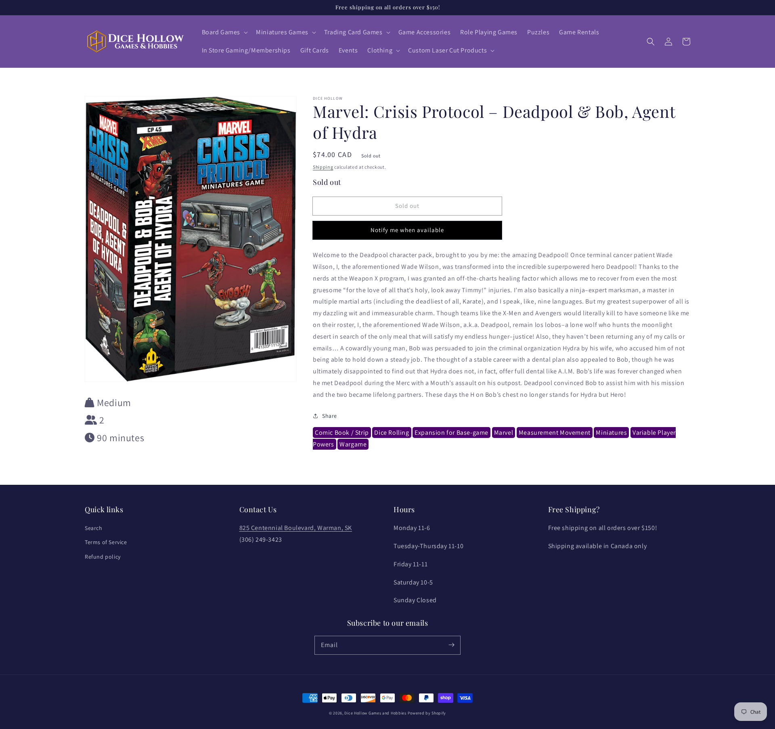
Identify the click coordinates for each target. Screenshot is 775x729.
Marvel (503, 432)
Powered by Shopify (427, 713)
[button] (224, 32)
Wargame (353, 444)
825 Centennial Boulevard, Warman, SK (295, 528)
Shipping (323, 167)
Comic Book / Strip (342, 432)
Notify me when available (407, 230)
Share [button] (329, 415)
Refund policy (103, 556)
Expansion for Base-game (451, 432)
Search (94, 528)
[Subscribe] (451, 645)
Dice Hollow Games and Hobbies (375, 713)
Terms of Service (106, 542)
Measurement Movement (555, 432)
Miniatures (611, 432)
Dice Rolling (391, 432)
